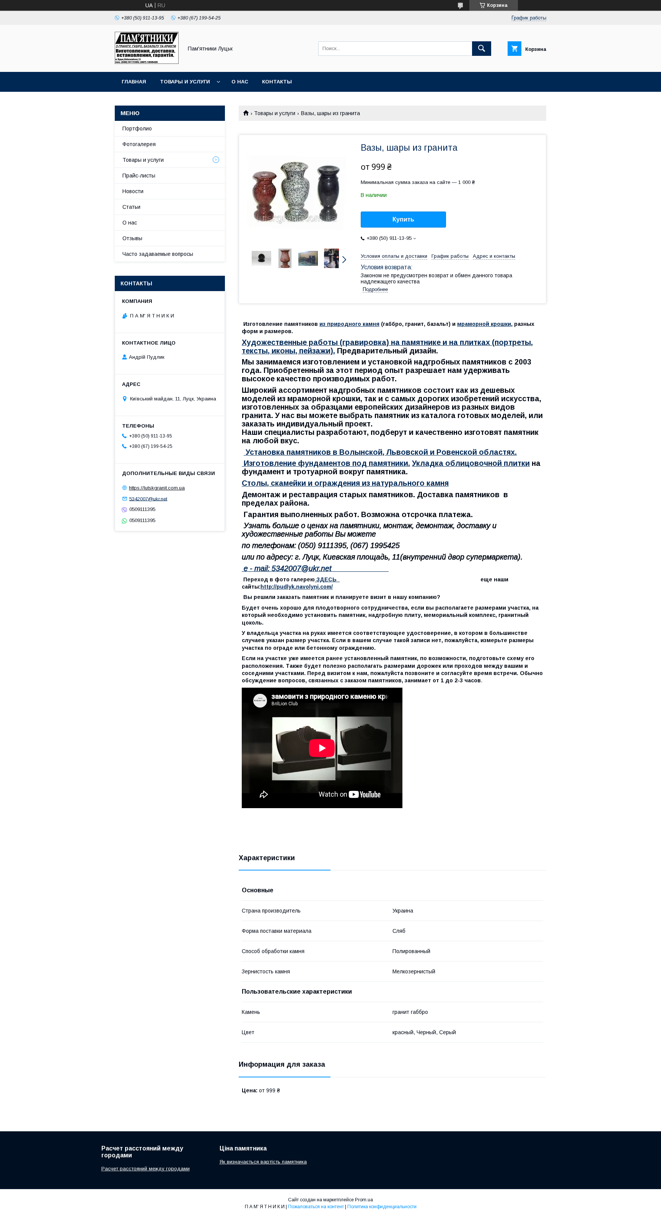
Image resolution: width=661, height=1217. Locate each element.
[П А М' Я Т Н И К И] (147, 62)
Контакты (277, 82)
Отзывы (132, 238)
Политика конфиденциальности (382, 1206)
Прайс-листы (138, 175)
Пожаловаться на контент (316, 1206)
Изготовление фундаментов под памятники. (326, 463)
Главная (134, 82)
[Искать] (481, 48)
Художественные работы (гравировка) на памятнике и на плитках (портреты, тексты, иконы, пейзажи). (387, 346)
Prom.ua (364, 1199)
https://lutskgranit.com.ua (157, 488)
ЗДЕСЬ (327, 579)
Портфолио (137, 128)
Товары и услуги (185, 82)
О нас (239, 82)
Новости (132, 191)
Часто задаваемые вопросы (157, 254)
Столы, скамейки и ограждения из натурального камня (345, 483)
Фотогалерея (139, 144)
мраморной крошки (484, 324)
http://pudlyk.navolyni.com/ (296, 587)
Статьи (131, 207)
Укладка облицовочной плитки (471, 463)
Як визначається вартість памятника (263, 1162)
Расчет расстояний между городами (145, 1168)
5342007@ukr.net (148, 498)
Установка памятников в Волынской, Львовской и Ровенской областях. (380, 452)
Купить (403, 219)
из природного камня (349, 324)
